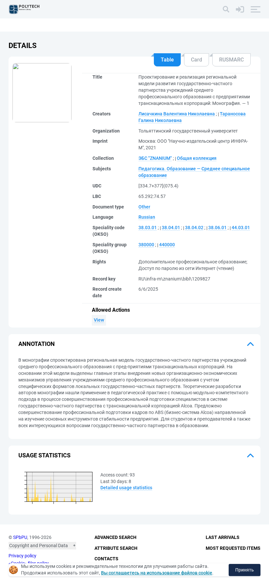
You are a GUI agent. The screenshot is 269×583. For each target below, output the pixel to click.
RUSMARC (231, 60)
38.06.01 (217, 227)
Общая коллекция (197, 158)
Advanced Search (115, 537)
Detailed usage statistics (126, 487)
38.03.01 (147, 227)
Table (167, 60)
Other (144, 206)
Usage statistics (44, 455)
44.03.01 (241, 227)
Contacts (106, 558)
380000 (146, 244)
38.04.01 (171, 227)
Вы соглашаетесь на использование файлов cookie (156, 572)
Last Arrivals (222, 537)
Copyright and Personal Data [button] (38, 545)
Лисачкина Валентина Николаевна (176, 113)
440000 (167, 244)
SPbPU (20, 537)
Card (196, 60)
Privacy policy (22, 555)
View (99, 320)
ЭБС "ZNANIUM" (155, 158)
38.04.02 (194, 227)
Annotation (36, 343)
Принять (244, 569)
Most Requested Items (233, 548)
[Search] (226, 9)
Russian (146, 217)
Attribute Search (115, 548)
